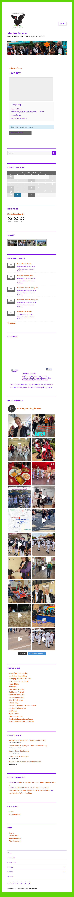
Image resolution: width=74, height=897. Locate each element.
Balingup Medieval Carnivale (20, 679)
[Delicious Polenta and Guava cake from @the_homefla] (19, 473)
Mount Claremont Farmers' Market (22, 705)
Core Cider (13, 687)
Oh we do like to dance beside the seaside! (25, 762)
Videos (10, 872)
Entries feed (13, 836)
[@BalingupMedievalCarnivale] (43, 473)
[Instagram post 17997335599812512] (43, 615)
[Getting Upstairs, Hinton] (43, 639)
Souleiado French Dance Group (21, 719)
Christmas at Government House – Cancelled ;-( (27, 740)
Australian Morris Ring (18, 676)
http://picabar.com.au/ (19, 118)
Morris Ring (13, 703)
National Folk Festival (17, 708)
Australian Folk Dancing (18, 673)
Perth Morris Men (16, 716)
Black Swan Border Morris (19, 681)
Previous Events (16, 133)
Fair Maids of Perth (16, 689)
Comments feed (15, 838)
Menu (62, 24)
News (11, 812)
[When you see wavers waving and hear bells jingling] (43, 544)
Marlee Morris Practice (25, 276)
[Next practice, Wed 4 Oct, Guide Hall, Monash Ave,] (19, 449)
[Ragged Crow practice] (43, 568)
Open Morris (14, 714)
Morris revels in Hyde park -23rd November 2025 (28, 746)
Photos (10, 867)
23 (11, 191)
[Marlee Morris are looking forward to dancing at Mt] (19, 425)
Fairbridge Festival (16, 692)
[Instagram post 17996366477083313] (19, 520)
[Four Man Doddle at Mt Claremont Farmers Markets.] (43, 520)
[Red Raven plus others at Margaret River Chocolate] (43, 449)
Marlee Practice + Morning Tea (27, 288)
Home (9, 853)
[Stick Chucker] (19, 639)
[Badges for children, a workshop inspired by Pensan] (19, 591)
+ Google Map (16, 105)
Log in (11, 833)
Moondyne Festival (16, 697)
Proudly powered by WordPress (27, 888)
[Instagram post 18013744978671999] (19, 544)
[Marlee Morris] (16, 371)
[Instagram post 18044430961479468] (43, 425)
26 (11, 177)
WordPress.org (15, 841)
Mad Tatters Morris (16, 695)
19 (31, 187)
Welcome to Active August (19, 756)
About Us (11, 858)
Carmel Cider (14, 684)
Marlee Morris (17, 33)
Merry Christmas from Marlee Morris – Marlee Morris (29, 790)
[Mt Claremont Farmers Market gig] (43, 591)
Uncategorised (14, 814)
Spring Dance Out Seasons (19, 751)
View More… (11, 323)
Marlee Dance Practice (15, 214)
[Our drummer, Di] (19, 568)
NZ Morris (13, 711)
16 (11, 187)
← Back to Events (15, 68)
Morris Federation (16, 700)
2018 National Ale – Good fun (20, 793)
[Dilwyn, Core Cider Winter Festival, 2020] (19, 615)
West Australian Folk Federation (21, 722)
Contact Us (11, 862)
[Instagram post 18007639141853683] (43, 497)
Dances (10, 876)
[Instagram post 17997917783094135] (19, 497)
